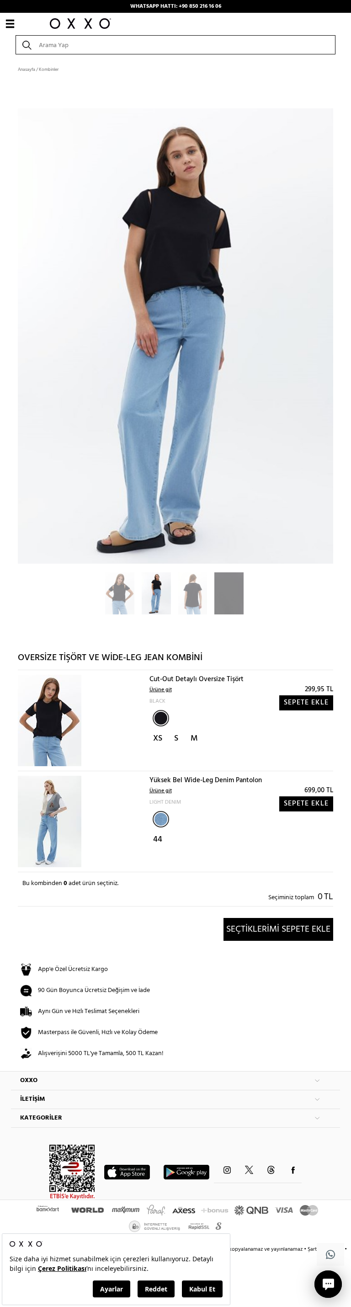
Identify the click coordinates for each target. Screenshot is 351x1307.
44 (157, 839)
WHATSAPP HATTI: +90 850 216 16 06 (175, 6)
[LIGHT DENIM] (161, 819)
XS (157, 738)
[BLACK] (161, 718)
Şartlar (316, 1249)
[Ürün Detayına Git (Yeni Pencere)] (49, 720)
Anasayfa (26, 69)
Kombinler (48, 69)
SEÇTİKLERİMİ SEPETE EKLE (278, 929)
